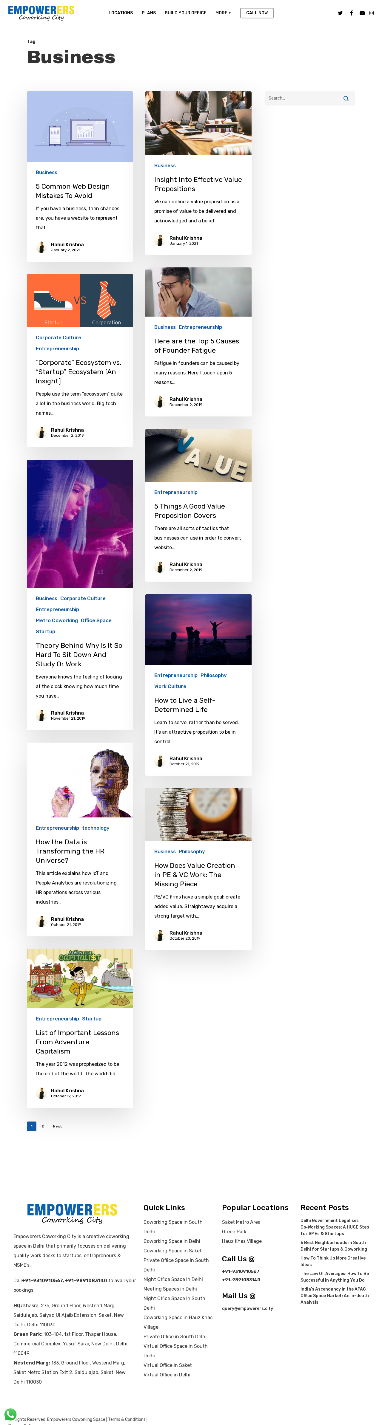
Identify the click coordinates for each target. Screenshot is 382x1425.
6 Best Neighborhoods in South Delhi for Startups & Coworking (334, 1246)
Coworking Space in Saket (173, 1251)
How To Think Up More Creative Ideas (333, 1261)
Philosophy (214, 675)
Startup (45, 631)
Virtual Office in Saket (168, 1365)
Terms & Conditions (127, 1419)
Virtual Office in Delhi (167, 1375)
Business (46, 172)
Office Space (96, 620)
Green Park (234, 1232)
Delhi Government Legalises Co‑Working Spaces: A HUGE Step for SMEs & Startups (335, 1227)
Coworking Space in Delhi (172, 1241)
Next (57, 1126)
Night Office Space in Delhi (173, 1279)
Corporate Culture (58, 337)
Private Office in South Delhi (175, 1336)
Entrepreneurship (200, 327)
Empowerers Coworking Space (76, 1419)
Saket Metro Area (241, 1222)
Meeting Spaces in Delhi (170, 1289)
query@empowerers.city (247, 1308)
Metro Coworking (57, 620)
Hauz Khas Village (242, 1241)
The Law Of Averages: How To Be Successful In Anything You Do (335, 1277)
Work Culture (170, 686)
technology (96, 828)
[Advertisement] (310, 128)
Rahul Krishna (67, 244)
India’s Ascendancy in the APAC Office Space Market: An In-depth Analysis (335, 1296)
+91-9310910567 (42, 1280)
